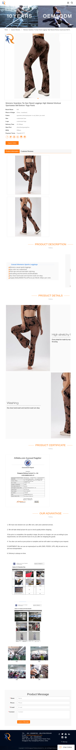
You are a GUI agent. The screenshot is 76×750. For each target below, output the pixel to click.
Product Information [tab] (12, 151)
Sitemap (64, 742)
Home (6, 29)
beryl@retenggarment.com (34, 735)
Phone (12, 703)
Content (11, 712)
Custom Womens (16, 29)
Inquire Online (12, 143)
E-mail (12, 707)
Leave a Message (23, 722)
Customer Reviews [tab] (27, 151)
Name (12, 698)
